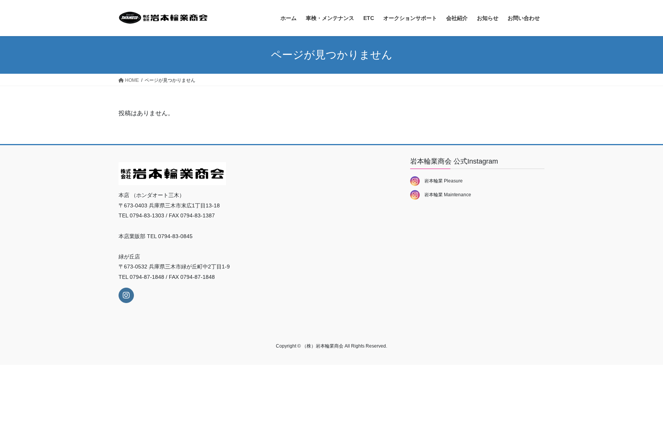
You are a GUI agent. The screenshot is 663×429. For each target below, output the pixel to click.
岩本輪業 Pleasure (441, 181)
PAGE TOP (640, 409)
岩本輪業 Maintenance (445, 194)
